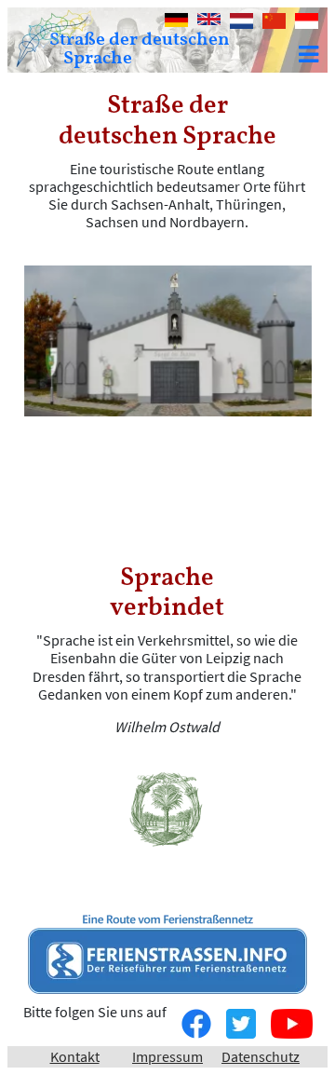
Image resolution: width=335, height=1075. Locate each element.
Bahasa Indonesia (306, 22)
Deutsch (176, 21)
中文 (268, 22)
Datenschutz (260, 1056)
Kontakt (75, 1056)
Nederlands (241, 21)
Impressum (167, 1056)
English (209, 21)
